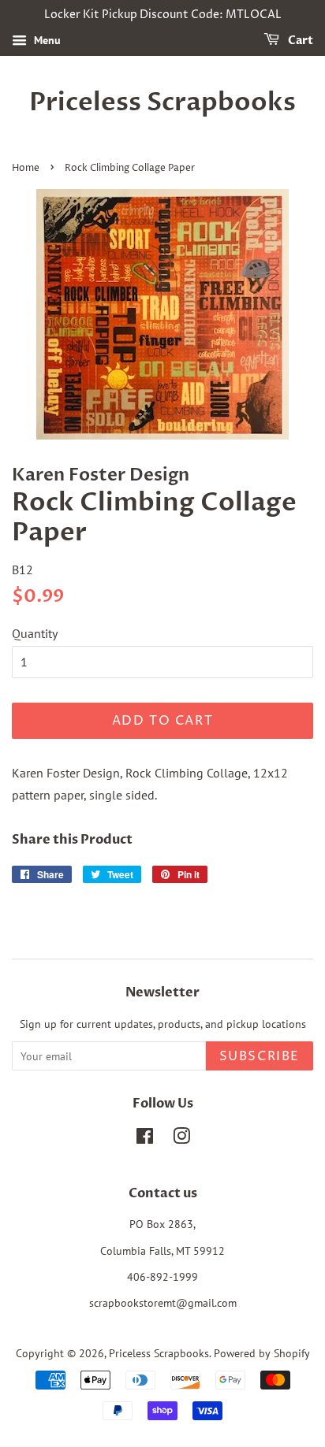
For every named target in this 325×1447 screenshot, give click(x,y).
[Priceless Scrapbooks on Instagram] (181, 1139)
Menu (46, 40)
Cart (299, 40)
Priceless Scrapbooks (162, 102)
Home (25, 168)
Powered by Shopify (262, 1353)
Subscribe (259, 1056)
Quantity (35, 633)
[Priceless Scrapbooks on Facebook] (145, 1139)
